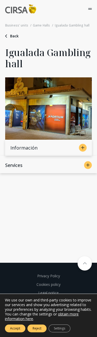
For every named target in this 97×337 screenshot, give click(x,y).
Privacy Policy (48, 275)
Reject (37, 328)
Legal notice (48, 292)
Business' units (16, 25)
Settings (59, 328)
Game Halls (41, 25)
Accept (15, 328)
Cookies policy (48, 284)
